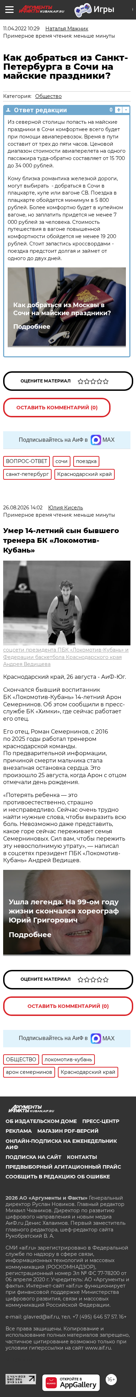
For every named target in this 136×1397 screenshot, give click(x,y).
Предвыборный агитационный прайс (63, 1167)
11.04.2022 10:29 (21, 28)
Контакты (82, 1157)
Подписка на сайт (33, 1157)
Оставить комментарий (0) (57, 407)
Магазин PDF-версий (68, 1131)
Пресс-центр (100, 1121)
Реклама (19, 1131)
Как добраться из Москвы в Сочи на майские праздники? (62, 309)
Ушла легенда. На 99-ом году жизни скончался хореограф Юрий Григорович (64, 911)
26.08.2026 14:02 (23, 507)
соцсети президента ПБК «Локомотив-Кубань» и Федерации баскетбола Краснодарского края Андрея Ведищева (66, 657)
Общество (48, 96)
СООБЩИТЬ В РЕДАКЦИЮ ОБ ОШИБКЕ (58, 1177)
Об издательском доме (41, 1121)
